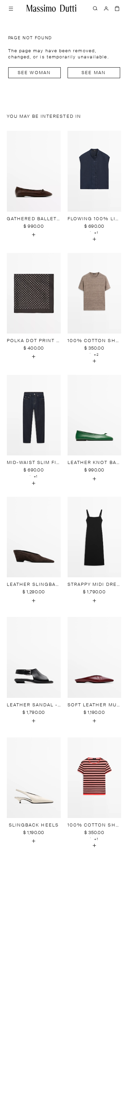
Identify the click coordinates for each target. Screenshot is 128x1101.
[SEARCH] (95, 8)
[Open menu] (11, 8)
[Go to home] (51, 8)
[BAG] (117, 8)
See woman (34, 73)
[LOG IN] (106, 8)
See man (94, 73)
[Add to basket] (34, 235)
